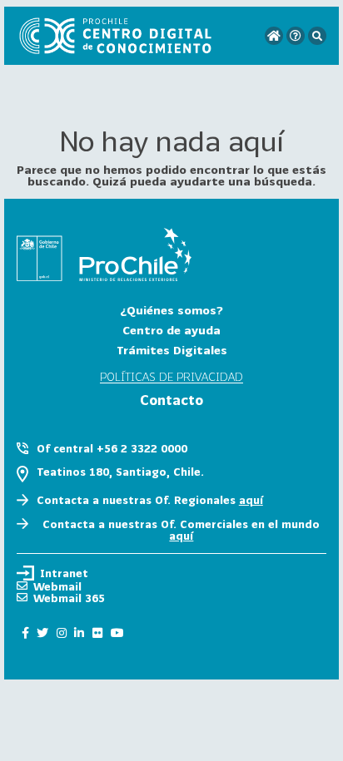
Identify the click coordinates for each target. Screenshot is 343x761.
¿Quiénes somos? (171, 310)
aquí (251, 500)
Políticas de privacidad (171, 377)
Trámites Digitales (172, 350)
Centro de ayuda (171, 330)
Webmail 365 (69, 598)
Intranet (64, 573)
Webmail (57, 586)
